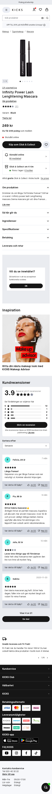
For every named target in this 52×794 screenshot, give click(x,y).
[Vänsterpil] (38, 657)
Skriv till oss (8, 774)
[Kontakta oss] (45, 787)
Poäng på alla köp (26, 2)
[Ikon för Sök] (47, 18)
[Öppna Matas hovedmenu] (6, 10)
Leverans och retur (12, 245)
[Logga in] (34, 10)
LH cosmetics (9, 87)
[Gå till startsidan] (17, 10)
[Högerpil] (47, 657)
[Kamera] (42, 18)
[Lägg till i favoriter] (46, 144)
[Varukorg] (47, 10)
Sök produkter (11, 18)
